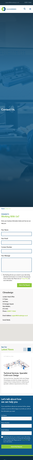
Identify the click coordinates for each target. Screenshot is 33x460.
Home (2, 208)
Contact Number (6, 249)
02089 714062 (27, 2)
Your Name (4, 232)
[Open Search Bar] (25, 9)
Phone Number (5, 425)
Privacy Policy (24, 278)
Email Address (6, 432)
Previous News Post (25, 349)
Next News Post (29, 349)
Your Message (5, 259)
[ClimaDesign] (8, 9)
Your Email (7, 241)
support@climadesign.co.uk (12, 2)
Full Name (4, 417)
